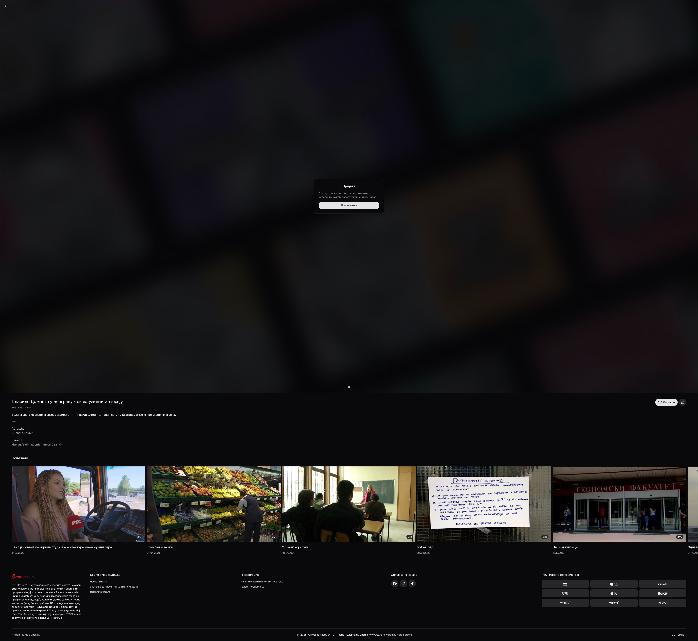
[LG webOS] (565, 603)
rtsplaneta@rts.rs (100, 591)
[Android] (565, 584)
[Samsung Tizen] (614, 603)
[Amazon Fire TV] (565, 593)
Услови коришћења (252, 586)
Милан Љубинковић (26, 444)
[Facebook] (394, 583)
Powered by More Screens (397, 634)
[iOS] (614, 584)
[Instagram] (403, 583)
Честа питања (98, 581)
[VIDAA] (662, 603)
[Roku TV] (662, 593)
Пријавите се (349, 205)
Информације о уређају (26, 634)
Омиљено (669, 402)
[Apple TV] (614, 593)
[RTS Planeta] (23, 576)
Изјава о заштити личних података (262, 581)
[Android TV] (662, 584)
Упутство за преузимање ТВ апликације (114, 586)
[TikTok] (412, 583)
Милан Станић (52, 444)
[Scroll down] (349, 387)
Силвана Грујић (22, 433)
